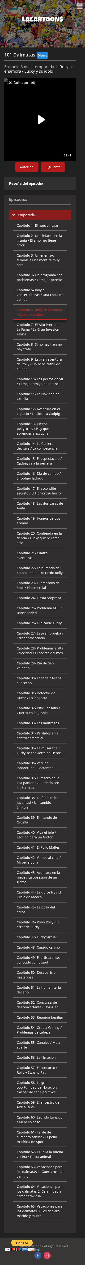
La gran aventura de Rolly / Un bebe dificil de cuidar (39, 364)
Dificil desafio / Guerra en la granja (38, 710)
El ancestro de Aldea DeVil (38, 1104)
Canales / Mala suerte (38, 1044)
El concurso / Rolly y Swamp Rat (37, 1070)
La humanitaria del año (39, 989)
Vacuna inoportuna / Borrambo (35, 765)
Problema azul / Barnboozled (39, 610)
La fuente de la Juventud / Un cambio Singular (38, 802)
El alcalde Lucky (39, 623)
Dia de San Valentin (35, 665)
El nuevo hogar (38, 225)
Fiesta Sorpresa (39, 598)
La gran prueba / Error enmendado (40, 635)
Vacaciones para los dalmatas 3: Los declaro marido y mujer (40, 1211)
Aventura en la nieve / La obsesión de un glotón (38, 877)
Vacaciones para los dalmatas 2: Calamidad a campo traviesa (40, 1191)
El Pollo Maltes (38, 847)
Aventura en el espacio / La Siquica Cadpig (38, 411)
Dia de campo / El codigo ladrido (39, 475)
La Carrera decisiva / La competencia (37, 446)
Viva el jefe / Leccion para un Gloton (36, 834)
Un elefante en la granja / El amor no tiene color (39, 240)
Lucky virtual (37, 937)
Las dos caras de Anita (40, 505)
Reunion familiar (40, 1017)
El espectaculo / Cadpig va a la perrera (39, 461)
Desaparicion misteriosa (37, 974)
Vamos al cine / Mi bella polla (39, 860)
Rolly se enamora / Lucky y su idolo (39, 312)
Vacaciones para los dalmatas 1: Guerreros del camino (40, 1172)
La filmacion (36, 1057)
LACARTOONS (42, 20)
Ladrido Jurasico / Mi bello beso (39, 1119)
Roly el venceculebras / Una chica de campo (40, 295)
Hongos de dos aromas (38, 520)
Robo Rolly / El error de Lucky (38, 924)
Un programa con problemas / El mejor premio (40, 277)
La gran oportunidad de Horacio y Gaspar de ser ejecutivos (37, 1087)
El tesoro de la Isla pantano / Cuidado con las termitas (38, 783)
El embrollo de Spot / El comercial (38, 585)
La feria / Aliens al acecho (39, 680)
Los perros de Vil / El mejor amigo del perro (40, 381)
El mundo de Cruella (37, 819)
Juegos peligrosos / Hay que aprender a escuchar (33, 429)
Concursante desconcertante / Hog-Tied (38, 1004)
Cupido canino (38, 947)
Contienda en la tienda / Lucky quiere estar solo (39, 538)
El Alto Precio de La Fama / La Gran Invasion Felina (38, 329)
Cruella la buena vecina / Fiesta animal (40, 1154)
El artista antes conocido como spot (38, 959)
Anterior (27, 167)
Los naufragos (38, 723)
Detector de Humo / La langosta (36, 695)
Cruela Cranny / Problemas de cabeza (39, 1030)
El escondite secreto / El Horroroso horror (39, 490)
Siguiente (53, 167)
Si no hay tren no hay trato (39, 346)
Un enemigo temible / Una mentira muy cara (38, 260)
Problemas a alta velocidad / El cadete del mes (40, 650)
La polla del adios (36, 909)
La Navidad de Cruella (38, 396)
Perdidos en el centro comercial (38, 735)
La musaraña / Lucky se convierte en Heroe (39, 750)
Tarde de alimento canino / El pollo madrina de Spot (37, 1137)
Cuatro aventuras (32, 555)
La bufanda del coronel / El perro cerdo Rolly (40, 570)
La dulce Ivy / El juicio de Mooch (39, 894)
